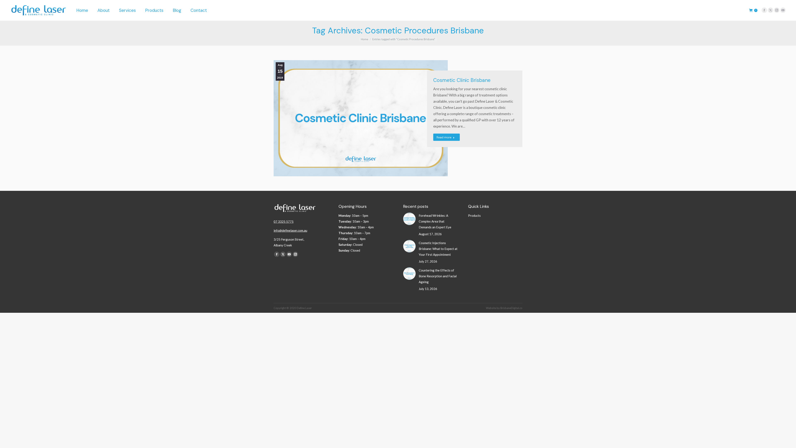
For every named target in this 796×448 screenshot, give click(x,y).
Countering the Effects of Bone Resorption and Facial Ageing (438, 276)
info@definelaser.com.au (290, 230)
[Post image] (409, 219)
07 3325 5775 (284, 221)
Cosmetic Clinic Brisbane (461, 80)
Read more (444, 137)
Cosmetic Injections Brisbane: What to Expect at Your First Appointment (438, 248)
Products (474, 215)
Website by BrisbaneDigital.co (504, 308)
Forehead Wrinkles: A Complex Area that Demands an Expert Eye (435, 221)
